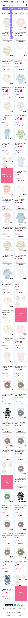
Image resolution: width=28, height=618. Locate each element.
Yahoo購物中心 (9, 2)
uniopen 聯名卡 (17, 9)
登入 (20, 2)
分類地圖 (19, 615)
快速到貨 (10, 18)
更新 (24, 608)
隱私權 (14, 615)
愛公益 (10, 35)
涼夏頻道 (10, 23)
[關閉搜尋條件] (7, 5)
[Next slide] (12, 23)
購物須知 (19, 612)
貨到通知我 (7, 403)
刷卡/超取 (11, 29)
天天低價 (10, 20)
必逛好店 (10, 26)
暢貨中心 (10, 15)
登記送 (10, 12)
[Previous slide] (2, 23)
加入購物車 (7, 41)
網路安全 (9, 615)
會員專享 (10, 32)
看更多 (10, 37)
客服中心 (8, 612)
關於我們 (14, 612)
